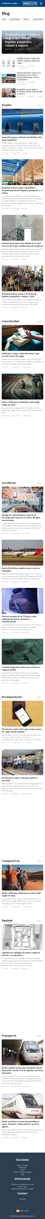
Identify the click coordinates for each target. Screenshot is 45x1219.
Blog (22, 1174)
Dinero (19, 19)
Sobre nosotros (22, 1165)
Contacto (22, 1199)
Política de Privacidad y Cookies (22, 1189)
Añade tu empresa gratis (23, 1172)
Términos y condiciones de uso (22, 1184)
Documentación (32, 19)
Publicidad (22, 1168)
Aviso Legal (22, 1187)
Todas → (40, 105)
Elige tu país (24, 1211)
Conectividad (7, 19)
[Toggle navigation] (41, 3)
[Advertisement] (22, 454)
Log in (22, 1170)
